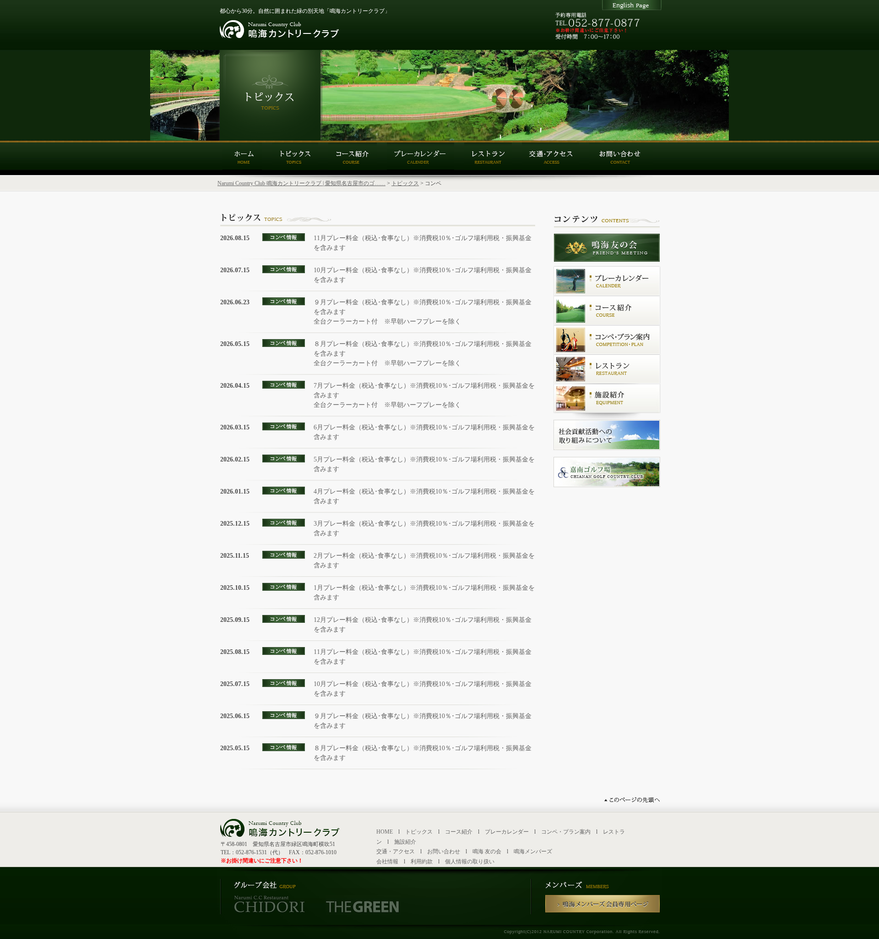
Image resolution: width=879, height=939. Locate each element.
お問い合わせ (443, 851)
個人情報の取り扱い (469, 861)
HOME (384, 832)
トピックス (405, 183)
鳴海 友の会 (486, 851)
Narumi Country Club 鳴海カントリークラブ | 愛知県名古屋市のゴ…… (301, 183)
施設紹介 (405, 842)
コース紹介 (458, 832)
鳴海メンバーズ (533, 851)
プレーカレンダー (507, 832)
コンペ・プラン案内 (566, 832)
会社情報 (387, 861)
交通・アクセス (395, 851)
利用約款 (422, 861)
